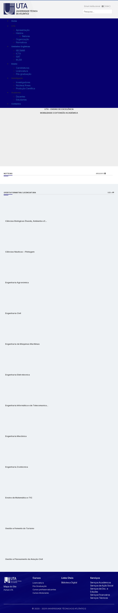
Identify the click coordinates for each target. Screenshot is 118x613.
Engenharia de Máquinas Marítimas (22, 344)
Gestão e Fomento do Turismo (19, 528)
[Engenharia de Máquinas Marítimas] (16, 328)
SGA (107, 6)
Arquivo (100, 173)
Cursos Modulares (41, 593)
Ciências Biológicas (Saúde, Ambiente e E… (26, 221)
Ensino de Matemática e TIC (18, 497)
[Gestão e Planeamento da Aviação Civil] (16, 543)
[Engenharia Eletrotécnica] (16, 358)
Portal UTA (8, 590)
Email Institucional (93, 6)
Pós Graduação (40, 586)
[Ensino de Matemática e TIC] (16, 481)
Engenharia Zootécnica (16, 467)
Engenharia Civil (13, 313)
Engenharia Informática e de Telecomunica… (26, 405)
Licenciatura (38, 582)
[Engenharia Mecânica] (16, 420)
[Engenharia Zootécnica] (16, 451)
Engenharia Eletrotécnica (17, 374)
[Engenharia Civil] (16, 297)
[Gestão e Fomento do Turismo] (16, 512)
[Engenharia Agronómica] (16, 266)
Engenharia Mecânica (16, 436)
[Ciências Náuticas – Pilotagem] (16, 236)
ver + (110, 192)
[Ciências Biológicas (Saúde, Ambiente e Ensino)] (16, 205)
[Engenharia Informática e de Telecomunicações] (16, 389)
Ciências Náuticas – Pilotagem (19, 251)
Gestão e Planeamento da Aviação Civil (24, 559)
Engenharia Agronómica (17, 282)
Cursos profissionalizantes (44, 589)
